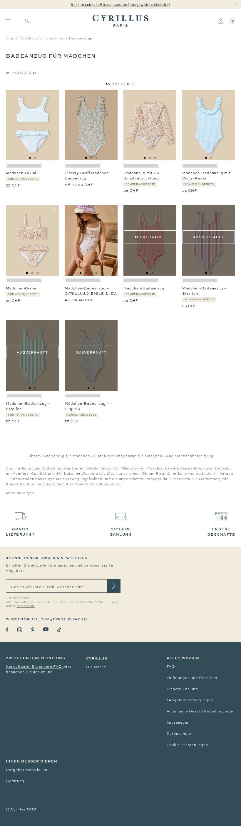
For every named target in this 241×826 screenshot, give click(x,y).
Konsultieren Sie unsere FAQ (34, 666)
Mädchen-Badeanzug (144, 288)
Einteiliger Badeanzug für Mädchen (128, 456)
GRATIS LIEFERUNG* (20, 532)
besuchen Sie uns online (29, 672)
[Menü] (8, 21)
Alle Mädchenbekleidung (190, 456)
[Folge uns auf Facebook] (7, 629)
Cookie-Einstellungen (187, 744)
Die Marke (96, 667)
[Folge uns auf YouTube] (45, 629)
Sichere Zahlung (182, 689)
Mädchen (27, 38)
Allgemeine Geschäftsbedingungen (201, 711)
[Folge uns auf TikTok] (59, 629)
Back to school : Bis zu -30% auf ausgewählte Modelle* (120, 4)
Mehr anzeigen (20, 493)
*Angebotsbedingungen (190, 700)
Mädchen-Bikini (21, 173)
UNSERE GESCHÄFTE (221, 532)
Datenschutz (179, 733)
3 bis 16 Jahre (52, 38)
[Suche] (27, 21)
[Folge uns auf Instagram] (19, 629)
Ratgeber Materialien (26, 769)
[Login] (220, 21)
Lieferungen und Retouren (192, 677)
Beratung (15, 781)
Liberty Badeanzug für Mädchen (58, 456)
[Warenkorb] (232, 20)
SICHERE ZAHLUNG (121, 532)
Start (10, 38)
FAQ (171, 666)
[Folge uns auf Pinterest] (32, 629)
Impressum (177, 722)
